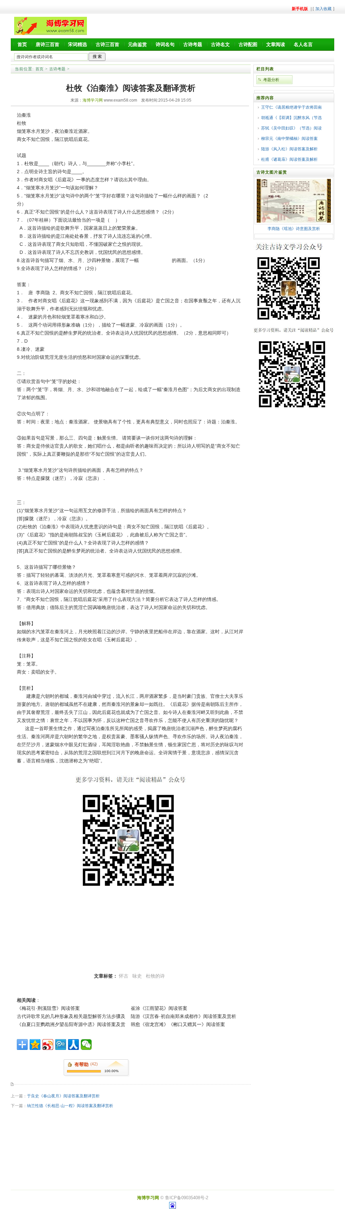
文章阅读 (275, 44)
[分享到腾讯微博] (60, 1044)
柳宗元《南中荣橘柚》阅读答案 (289, 138)
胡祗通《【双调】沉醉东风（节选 (291, 117)
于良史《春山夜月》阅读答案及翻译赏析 (63, 1096)
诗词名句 (165, 44)
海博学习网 (93, 100)
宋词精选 (77, 44)
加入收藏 (323, 8)
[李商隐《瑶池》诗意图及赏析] (294, 221)
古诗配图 (248, 44)
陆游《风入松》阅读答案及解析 (289, 149)
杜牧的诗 (155, 976)
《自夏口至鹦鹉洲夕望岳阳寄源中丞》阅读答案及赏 (71, 1024)
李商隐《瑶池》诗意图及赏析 (294, 228)
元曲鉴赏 (137, 44)
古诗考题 (192, 44)
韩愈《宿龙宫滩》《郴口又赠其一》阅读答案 (178, 1024)
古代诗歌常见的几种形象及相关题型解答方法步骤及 (71, 1016)
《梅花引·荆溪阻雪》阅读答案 (48, 1008)
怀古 (123, 976)
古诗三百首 (107, 44)
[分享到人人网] (73, 1044)
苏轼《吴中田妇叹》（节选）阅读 (291, 128)
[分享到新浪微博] (47, 1044)
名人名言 (303, 44)
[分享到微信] (86, 1044)
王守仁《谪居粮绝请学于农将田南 (291, 107)
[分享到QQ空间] (35, 1044)
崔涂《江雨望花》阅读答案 (159, 1008)
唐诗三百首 (47, 44)
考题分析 (271, 79)
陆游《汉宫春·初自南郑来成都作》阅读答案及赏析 (183, 1016)
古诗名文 (220, 44)
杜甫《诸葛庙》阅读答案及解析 (289, 159)
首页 (22, 44)
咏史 (137, 976)
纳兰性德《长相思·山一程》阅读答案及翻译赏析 (70, 1105)
